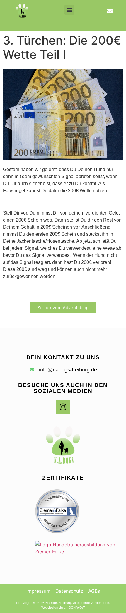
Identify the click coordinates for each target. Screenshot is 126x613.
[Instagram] (63, 407)
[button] (69, 10)
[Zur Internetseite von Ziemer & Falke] (57, 532)
